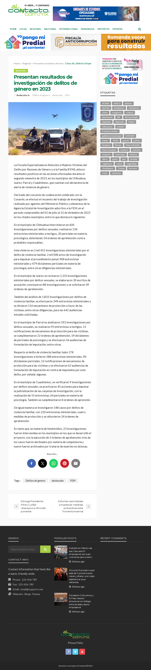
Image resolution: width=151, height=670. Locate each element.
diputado (119, 121)
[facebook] (68, 652)
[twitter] (75, 652)
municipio (120, 154)
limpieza (106, 145)
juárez (137, 140)
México (133, 154)
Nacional (50, 29)
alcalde (105, 103)
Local (23, 29)
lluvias (118, 145)
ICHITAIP (130, 135)
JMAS (115, 140)
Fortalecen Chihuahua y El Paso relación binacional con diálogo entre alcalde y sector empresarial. (81, 601)
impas (105, 140)
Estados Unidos (110, 131)
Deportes (103, 29)
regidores (107, 163)
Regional (35, 29)
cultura (129, 112)
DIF (118, 117)
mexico (124, 149)
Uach (104, 173)
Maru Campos (109, 149)
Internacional (68, 29)
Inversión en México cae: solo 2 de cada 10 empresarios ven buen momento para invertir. (80, 552)
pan (124, 159)
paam (115, 159)
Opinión (117, 29)
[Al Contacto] (28, 10)
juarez (126, 140)
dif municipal (131, 117)
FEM (67, 95)
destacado (57, 95)
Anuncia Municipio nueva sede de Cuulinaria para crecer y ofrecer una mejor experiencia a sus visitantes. (82, 576)
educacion (107, 126)
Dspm (131, 121)
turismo (133, 168)
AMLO (117, 103)
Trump (121, 168)
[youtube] (82, 652)
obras (105, 159)
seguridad (131, 163)
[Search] (139, 29)
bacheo (105, 108)
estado (120, 126)
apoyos (128, 103)
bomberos (119, 108)
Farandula (87, 29)
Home (13, 29)
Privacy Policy (75, 642)
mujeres (106, 154)
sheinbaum (107, 168)
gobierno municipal (111, 135)
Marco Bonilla (133, 145)
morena (137, 149)
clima (105, 112)
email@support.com (31, 589)
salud (119, 163)
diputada (106, 121)
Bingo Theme (32, 594)
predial (133, 159)
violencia (116, 173)
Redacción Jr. (23, 95)
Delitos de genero (41, 95)
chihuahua (134, 108)
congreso (117, 112)
